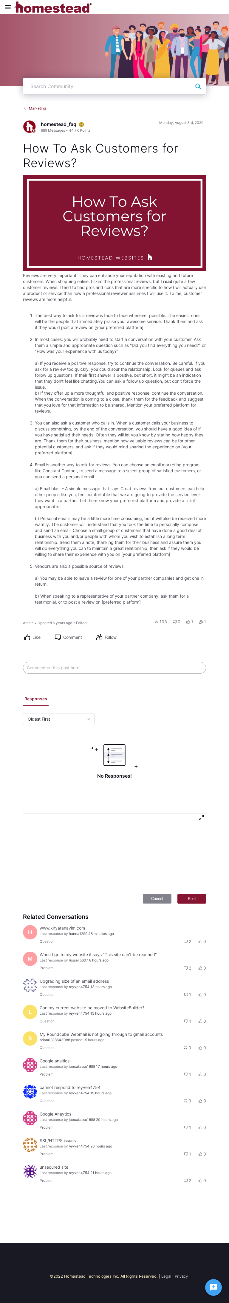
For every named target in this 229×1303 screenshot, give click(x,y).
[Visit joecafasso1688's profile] (30, 1065)
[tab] (36, 699)
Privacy (181, 1276)
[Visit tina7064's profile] (30, 985)
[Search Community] (198, 86)
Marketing (37, 108)
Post (192, 898)
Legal (166, 1276)
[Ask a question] (213, 1287)
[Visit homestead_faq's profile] (29, 126)
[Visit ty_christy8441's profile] (30, 1171)
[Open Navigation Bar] (9, 7)
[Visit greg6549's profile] (30, 1091)
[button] (161, 622)
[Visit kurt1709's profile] (30, 1145)
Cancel (157, 898)
